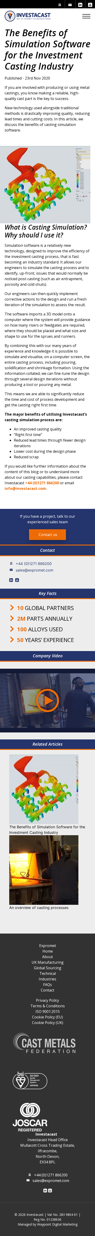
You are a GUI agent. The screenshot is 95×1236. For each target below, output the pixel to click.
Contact (47, 990)
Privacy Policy (47, 1000)
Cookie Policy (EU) (47, 1017)
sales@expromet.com (34, 570)
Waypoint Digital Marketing (57, 1224)
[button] (86, 16)
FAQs (47, 984)
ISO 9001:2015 (48, 1011)
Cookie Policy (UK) (47, 1022)
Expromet (47, 945)
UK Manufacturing (48, 962)
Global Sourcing (47, 967)
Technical (47, 973)
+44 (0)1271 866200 (34, 563)
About (47, 956)
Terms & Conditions (47, 1005)
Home (47, 951)
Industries (47, 979)
